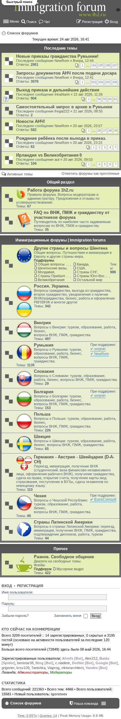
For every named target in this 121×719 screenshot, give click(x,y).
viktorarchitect (72, 668)
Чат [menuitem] (47, 22)
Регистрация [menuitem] (92, 22)
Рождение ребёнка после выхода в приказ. (61, 138)
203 (93, 82)
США (81, 268)
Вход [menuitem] (114, 22)
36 (99, 130)
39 (115, 130)
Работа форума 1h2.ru (50, 190)
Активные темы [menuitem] (20, 174)
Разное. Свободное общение (64, 556)
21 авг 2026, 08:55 (88, 111)
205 (107, 82)
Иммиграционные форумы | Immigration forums (60, 240)
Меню (14, 21)
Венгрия (42, 322)
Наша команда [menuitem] (86, 703)
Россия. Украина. (52, 286)
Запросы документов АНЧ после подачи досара (66, 73)
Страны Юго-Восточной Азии (93, 276)
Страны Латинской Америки (63, 522)
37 (104, 130)
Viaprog (53, 668)
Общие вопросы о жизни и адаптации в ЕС (54, 264)
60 (110, 99)
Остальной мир (89, 280)
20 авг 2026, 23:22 (87, 143)
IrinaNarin (62, 94)
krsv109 (22, 668)
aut (57, 159)
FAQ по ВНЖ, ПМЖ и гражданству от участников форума (71, 215)
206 (114, 82)
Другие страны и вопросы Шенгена (70, 248)
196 (107, 65)
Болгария (44, 391)
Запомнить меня (68, 616)
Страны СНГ (87, 272)
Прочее (61, 549)
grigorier (8, 668)
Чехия (40, 495)
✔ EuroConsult (103, 499)
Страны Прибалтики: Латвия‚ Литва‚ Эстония (54, 276)
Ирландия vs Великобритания (47, 155)
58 (99, 99)
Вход (7, 586)
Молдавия (46, 272)
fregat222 (62, 111)
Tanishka (38, 668)
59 (104, 99)
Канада (82, 264)
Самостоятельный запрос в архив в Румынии (64, 106)
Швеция (42, 436)
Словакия (44, 371)
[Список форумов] (61, 12)
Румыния (44, 345)
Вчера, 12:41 (83, 77)
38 (110, 130)
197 (114, 65)
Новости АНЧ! (30, 121)
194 (93, 65)
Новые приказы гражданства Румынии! (57, 56)
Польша (42, 414)
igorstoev (59, 694)
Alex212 (91, 658)
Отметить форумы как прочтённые (90, 173)
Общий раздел (61, 182)
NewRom (62, 61)
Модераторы (61, 672)
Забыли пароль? (15, 616)
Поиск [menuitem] (31, 22)
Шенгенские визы (52, 268)
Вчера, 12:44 (83, 61)
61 (115, 99)
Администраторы (32, 672)
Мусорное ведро (70, 569)
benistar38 (25, 663)
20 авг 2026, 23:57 (87, 126)
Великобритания (51, 280)
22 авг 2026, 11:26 (88, 94)
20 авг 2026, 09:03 (78, 159)
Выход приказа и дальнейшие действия (57, 90)
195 (100, 65)
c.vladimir (62, 663)
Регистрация (30, 586)
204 (100, 82)
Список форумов (22, 33)
